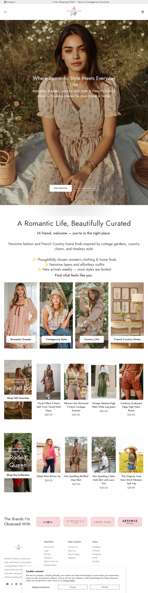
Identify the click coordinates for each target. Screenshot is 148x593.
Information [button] (49, 542)
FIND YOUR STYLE (60, 188)
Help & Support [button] (74, 542)
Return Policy (73, 554)
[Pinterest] (16, 584)
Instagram (10, 1)
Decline (105, 586)
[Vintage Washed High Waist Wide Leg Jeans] (103, 382)
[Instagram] (21, 584)
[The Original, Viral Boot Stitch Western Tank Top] (131, 455)
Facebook (96, 547)
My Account (49, 547)
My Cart (47, 554)
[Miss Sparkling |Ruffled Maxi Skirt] (76, 455)
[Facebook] (7, 584)
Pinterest (96, 550)
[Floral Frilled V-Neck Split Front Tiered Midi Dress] (48, 382)
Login (46, 550)
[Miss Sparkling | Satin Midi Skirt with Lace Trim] (103, 455)
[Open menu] (7, 12)
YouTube (95, 561)
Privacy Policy (69, 580)
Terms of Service (51, 561)
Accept (73, 586)
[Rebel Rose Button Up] (48, 455)
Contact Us (73, 547)
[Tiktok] (12, 584)
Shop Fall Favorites (18, 398)
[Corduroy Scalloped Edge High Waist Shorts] (131, 382)
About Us (72, 550)
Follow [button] (95, 542)
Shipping (71, 558)
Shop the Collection (17, 475)
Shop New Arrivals (86, 188)
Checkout (48, 558)
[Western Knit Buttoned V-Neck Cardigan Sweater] (76, 382)
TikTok (95, 558)
